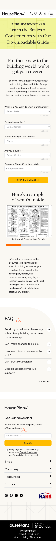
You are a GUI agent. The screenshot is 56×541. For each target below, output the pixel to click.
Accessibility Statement (28, 537)
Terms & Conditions (28, 452)
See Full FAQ (45, 381)
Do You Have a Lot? (14, 122)
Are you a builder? (13, 150)
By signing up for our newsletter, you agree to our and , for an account (24, 452)
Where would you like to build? (19, 136)
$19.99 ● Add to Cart (28, 180)
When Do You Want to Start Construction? (26, 107)
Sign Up (28, 443)
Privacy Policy (18, 455)
